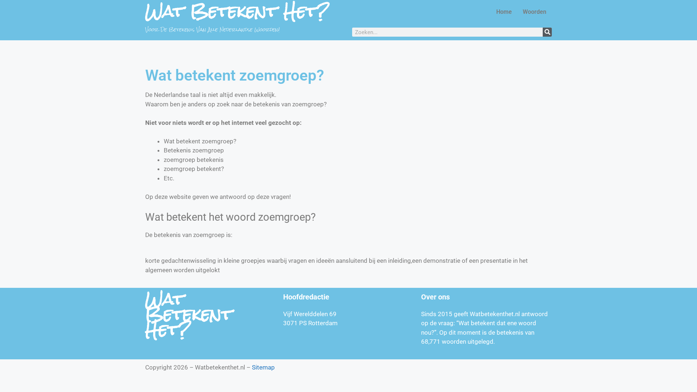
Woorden (534, 11)
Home (504, 11)
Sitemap (263, 367)
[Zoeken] (547, 32)
